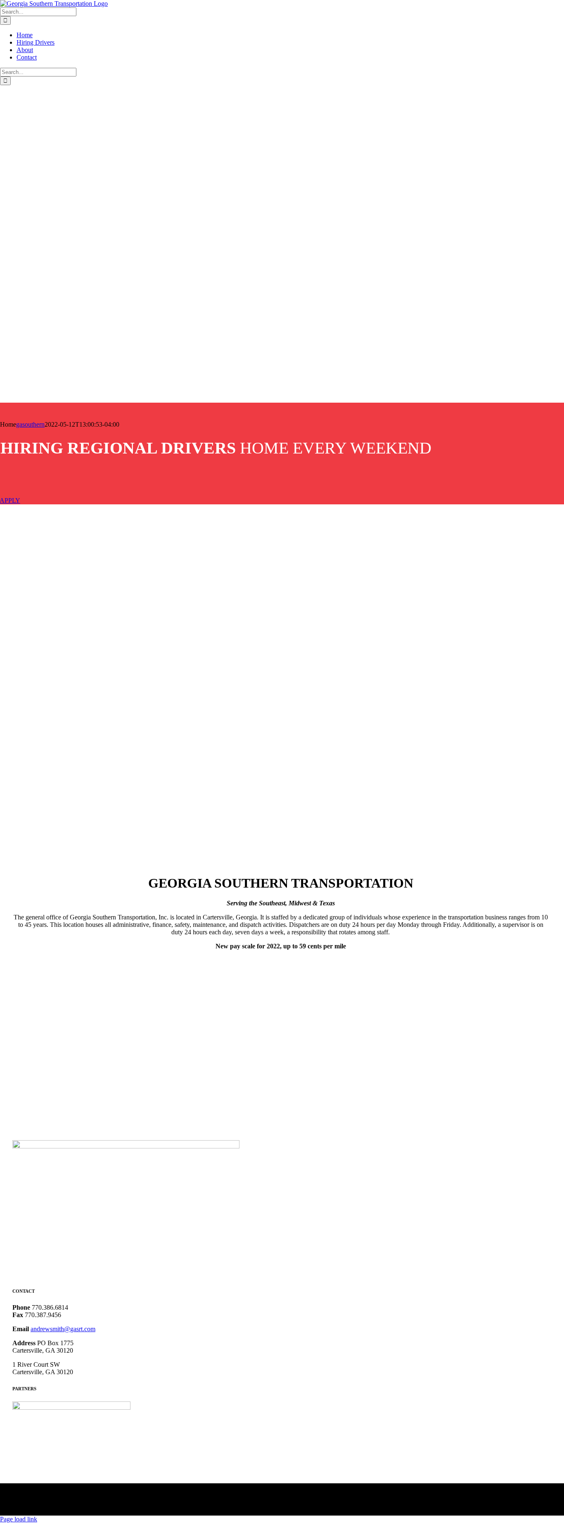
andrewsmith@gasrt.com (63, 1328)
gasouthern (30, 424)
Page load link (18, 1519)
